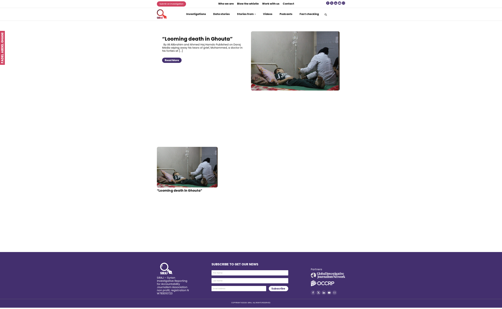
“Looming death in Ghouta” (197, 38)
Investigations (196, 14)
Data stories (221, 14)
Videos (267, 14)
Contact (288, 4)
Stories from (245, 14)
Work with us (270, 4)
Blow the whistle (248, 4)
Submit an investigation (171, 3)
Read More (172, 60)
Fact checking (309, 14)
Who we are (226, 4)
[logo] (162, 14)
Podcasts (286, 14)
